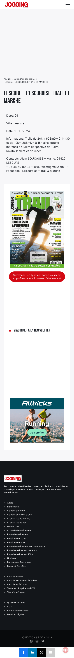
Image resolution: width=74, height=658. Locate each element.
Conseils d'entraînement (19, 530)
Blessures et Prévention (19, 562)
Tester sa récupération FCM (21, 588)
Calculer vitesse (15, 576)
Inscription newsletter (18, 610)
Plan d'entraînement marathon (22, 550)
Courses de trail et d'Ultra (20, 514)
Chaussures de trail (16, 522)
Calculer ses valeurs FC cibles (22, 580)
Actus (10, 502)
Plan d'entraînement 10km (20, 554)
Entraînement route (16, 538)
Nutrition (11, 558)
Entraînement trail (16, 542)
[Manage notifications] (65, 650)
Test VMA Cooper (16, 592)
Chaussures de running (18, 518)
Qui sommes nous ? (16, 602)
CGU (9, 606)
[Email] (50, 652)
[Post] (41, 652)
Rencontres (13, 506)
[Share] (23, 652)
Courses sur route (16, 510)
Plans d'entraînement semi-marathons (26, 546)
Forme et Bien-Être (16, 566)
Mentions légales (15, 614)
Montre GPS (13, 526)
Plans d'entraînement (17, 534)
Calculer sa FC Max (17, 584)
